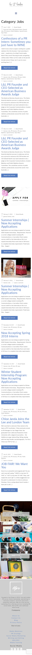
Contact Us (16, 618)
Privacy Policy (16, 622)
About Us (16, 615)
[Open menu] (16, 13)
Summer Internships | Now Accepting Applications (15, 223)
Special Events (23, 31)
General (25, 29)
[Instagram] (18, 649)
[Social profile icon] (21, 649)
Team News (4, 32)
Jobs (2, 31)
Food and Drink (7, 29)
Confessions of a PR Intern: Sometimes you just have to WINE (16, 42)
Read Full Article (9, 68)
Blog (16, 620)
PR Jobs (20, 327)
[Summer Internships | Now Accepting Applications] (16, 196)
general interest (7, 216)
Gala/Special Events (17, 29)
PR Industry (7, 31)
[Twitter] (11, 649)
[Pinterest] (14, 649)
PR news (20, 77)
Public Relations (15, 31)
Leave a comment (8, 35)
